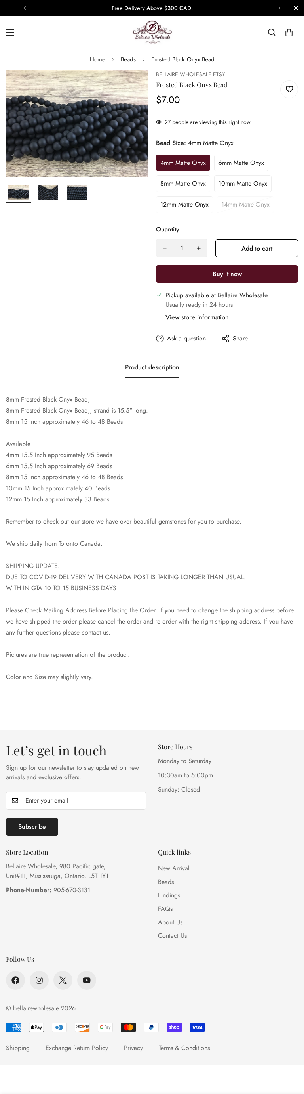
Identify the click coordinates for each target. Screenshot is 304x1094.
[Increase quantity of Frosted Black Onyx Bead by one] (198, 248)
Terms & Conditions (184, 1047)
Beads (128, 59)
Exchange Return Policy (77, 1047)
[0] (289, 32)
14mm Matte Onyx (247, 206)
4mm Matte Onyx (185, 165)
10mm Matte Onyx (245, 185)
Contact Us (172, 935)
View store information (197, 317)
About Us (170, 922)
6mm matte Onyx (243, 165)
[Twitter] (62, 980)
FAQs (165, 908)
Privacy (133, 1047)
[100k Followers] (39, 980)
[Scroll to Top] (288, 1051)
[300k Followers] (15, 980)
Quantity (167, 229)
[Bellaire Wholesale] (152, 32)
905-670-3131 (71, 890)
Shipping (18, 1047)
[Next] (279, 8)
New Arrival (174, 868)
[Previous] (25, 8)
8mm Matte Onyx (185, 185)
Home (97, 59)
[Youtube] (86, 980)
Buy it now (227, 274)
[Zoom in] (131, 87)
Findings (169, 895)
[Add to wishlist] (289, 89)
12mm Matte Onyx (186, 206)
